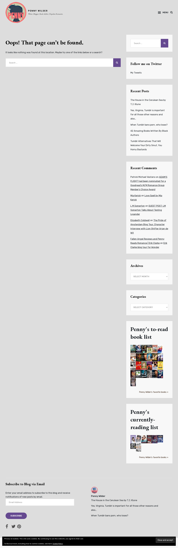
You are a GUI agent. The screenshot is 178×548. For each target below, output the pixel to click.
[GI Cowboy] (149, 365)
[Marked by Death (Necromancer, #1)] (144, 349)
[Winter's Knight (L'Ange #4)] (138, 439)
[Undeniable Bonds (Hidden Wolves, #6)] (138, 349)
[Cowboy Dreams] (133, 349)
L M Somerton (137, 206)
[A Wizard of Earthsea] (149, 349)
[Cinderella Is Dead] (155, 439)
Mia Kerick (135, 195)
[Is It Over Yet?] (138, 447)
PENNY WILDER (38, 11)
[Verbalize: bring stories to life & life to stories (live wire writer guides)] (138, 365)
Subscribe (16, 516)
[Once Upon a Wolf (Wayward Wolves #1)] (160, 349)
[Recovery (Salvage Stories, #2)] (138, 374)
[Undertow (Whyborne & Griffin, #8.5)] (149, 357)
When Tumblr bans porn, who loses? (149, 124)
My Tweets (136, 72)
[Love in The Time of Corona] (149, 439)
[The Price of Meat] (133, 374)
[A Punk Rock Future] (160, 374)
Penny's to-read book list (149, 333)
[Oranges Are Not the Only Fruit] (144, 365)
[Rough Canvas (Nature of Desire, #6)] (138, 357)
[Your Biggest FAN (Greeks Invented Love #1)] (155, 357)
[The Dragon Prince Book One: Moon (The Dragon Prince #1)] (160, 438)
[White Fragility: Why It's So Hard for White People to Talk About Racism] (133, 446)
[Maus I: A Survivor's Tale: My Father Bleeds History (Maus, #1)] (155, 348)
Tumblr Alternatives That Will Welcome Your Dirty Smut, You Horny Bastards (146, 145)
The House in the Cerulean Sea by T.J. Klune (114, 500)
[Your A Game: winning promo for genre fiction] (160, 365)
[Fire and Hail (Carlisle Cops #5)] (155, 365)
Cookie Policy (58, 544)
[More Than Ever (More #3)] (155, 374)
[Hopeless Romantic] (133, 382)
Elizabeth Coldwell (140, 220)
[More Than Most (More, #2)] (144, 357)
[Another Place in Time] (149, 374)
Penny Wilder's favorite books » (153, 392)
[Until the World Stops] (133, 365)
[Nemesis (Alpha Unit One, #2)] (133, 357)
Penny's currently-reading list (144, 419)
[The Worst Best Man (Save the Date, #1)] (160, 357)
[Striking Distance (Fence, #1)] (144, 439)
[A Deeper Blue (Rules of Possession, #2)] (144, 374)
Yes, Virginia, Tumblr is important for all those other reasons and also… (147, 114)
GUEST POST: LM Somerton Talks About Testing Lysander (148, 210)
